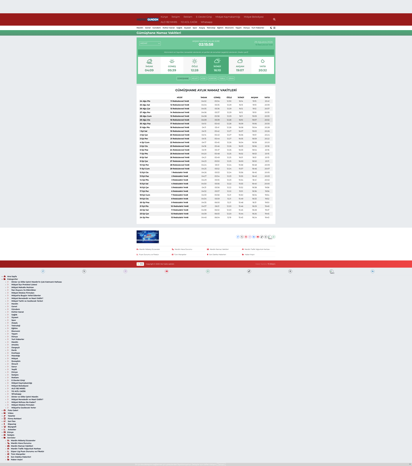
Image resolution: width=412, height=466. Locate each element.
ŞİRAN (231, 78)
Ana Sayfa (12, 276)
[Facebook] (238, 237)
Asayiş (202, 28)
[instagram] (125, 271)
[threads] (290, 271)
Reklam (188, 16)
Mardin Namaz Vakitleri (219, 249)
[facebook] (43, 271)
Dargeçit (15, 347)
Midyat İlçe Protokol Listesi (24, 285)
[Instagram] (250, 237)
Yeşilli (14, 369)
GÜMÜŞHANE (183, 78)
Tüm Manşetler (180, 255)
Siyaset (187, 28)
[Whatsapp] (273, 237)
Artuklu (15, 345)
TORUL (222, 78)
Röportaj (11, 424)
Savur (14, 367)
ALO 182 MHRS (169, 22)
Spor (195, 28)
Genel (148, 28)
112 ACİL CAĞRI (189, 22)
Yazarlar (11, 416)
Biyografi (11, 427)
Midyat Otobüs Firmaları (22, 293)
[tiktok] (249, 271)
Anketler (11, 429)
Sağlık (179, 28)
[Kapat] (410, 464)
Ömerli (14, 364)
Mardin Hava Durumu (183, 249)
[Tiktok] (262, 237)
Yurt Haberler (257, 28)
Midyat (14, 358)
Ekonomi (229, 28)
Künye (164, 16)
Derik (14, 350)
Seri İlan (11, 421)
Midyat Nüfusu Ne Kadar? (23, 402)
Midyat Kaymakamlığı (228, 16)
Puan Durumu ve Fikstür (149, 255)
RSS (141, 264)
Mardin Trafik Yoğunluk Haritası (257, 249)
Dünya (246, 28)
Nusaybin (15, 361)
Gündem (156, 28)
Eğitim (220, 28)
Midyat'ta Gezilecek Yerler (23, 408)
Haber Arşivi (249, 255)
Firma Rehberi (14, 419)
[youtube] (166, 271)
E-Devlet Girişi (204, 16)
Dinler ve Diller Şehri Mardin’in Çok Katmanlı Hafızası (36, 282)
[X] (242, 237)
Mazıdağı (15, 356)
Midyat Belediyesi (254, 16)
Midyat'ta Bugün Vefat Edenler (26, 295)
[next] (331, 271)
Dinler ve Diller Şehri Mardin (24, 397)
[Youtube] (258, 237)
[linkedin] (373, 271)
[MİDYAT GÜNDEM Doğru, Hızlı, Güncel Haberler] (148, 19)
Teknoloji (211, 28)
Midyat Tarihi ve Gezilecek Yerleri (27, 301)
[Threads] (265, 237)
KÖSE (203, 78)
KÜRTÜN (212, 78)
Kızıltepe (15, 353)
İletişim (176, 16)
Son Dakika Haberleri (217, 255)
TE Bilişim (271, 264)
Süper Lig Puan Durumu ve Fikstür (27, 451)
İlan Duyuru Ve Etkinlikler (23, 290)
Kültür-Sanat (169, 28)
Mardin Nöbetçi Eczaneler (149, 249)
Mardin (140, 28)
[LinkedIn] (254, 237)
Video (10, 413)
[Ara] (274, 19)
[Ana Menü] (274, 28)
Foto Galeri (12, 410)
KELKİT (195, 78)
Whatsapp (206, 22)
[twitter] (84, 271)
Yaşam (239, 28)
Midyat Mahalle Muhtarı (22, 287)
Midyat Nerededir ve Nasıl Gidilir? (27, 298)
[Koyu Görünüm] (271, 28)
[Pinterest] (246, 237)
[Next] (269, 237)
